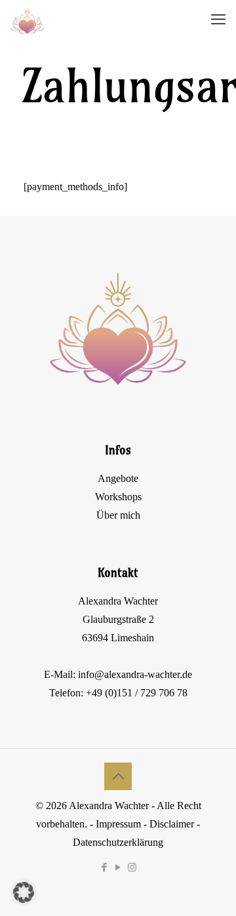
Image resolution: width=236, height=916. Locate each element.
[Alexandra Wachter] (27, 19)
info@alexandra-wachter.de (135, 674)
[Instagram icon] (132, 867)
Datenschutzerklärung (118, 842)
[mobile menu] (218, 20)
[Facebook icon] (104, 867)
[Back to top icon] (118, 776)
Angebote (118, 478)
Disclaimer (171, 823)
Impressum (118, 823)
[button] (23, 892)
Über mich (118, 515)
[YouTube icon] (118, 867)
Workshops (118, 496)
